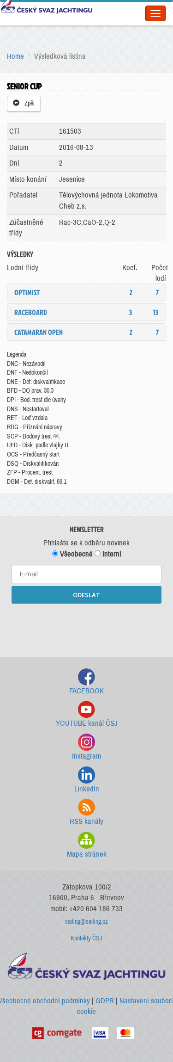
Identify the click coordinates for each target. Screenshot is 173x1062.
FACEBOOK (86, 691)
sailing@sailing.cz (86, 921)
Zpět (28, 103)
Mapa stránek (87, 854)
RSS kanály (86, 821)
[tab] (86, 292)
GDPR (104, 1001)
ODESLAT (86, 595)
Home (15, 56)
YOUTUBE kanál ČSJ (87, 723)
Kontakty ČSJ (86, 938)
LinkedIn (86, 789)
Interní (111, 554)
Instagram (86, 756)
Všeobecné (75, 554)
